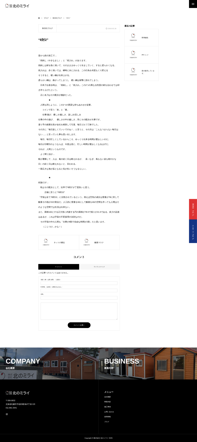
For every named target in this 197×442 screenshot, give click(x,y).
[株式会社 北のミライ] (17, 5)
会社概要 (107, 397)
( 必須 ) (50, 279)
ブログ (106, 422)
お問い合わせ (109, 412)
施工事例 (107, 407)
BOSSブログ (47, 28)
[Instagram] (7, 414)
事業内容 (107, 402)
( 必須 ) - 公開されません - (51, 287)
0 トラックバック (99, 267)
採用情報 (107, 417)
